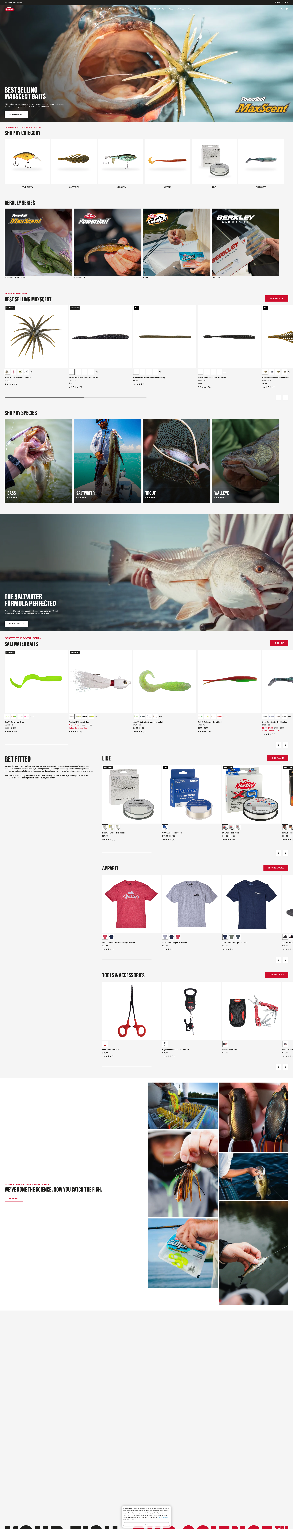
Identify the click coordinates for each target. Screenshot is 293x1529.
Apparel (180, 9)
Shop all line (278, 758)
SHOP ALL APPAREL (276, 868)
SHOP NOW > (13, 498)
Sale (190, 9)
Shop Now (279, 643)
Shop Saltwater (16, 624)
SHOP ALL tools (277, 975)
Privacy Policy (163, 1517)
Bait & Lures (124, 9)
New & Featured (108, 9)
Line (145, 9)
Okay (146, 1524)
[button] (278, 397)
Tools (170, 9)
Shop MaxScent (16, 114)
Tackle (136, 9)
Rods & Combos (157, 9)
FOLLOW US (14, 1198)
